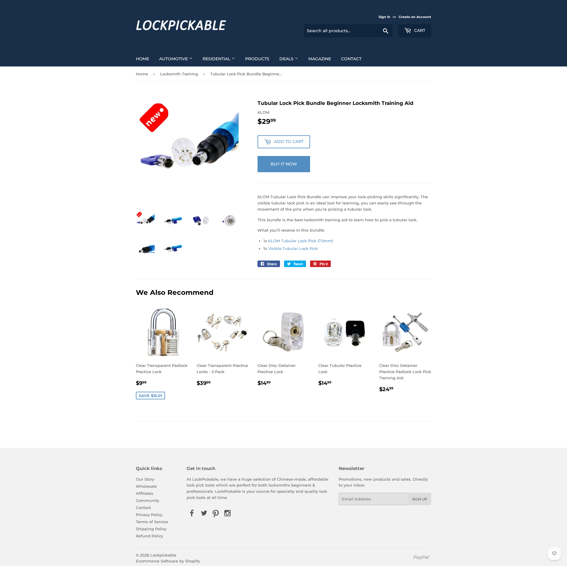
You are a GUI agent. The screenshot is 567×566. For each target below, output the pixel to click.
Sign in (384, 17)
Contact (351, 58)
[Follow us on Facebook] (192, 513)
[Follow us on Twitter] (203, 513)
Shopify (192, 561)
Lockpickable (163, 555)
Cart (419, 30)
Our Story (145, 479)
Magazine (319, 58)
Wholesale (146, 486)
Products (257, 58)
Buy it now (284, 164)
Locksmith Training (179, 73)
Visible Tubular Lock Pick (293, 248)
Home (142, 58)
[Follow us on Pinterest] (215, 513)
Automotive (174, 58)
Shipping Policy (151, 528)
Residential (217, 58)
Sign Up (419, 499)
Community (147, 500)
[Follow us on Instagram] (227, 513)
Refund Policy (149, 536)
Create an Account (415, 17)
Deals (287, 58)
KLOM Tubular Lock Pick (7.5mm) (300, 240)
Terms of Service (152, 521)
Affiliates (144, 493)
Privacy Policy (149, 514)
